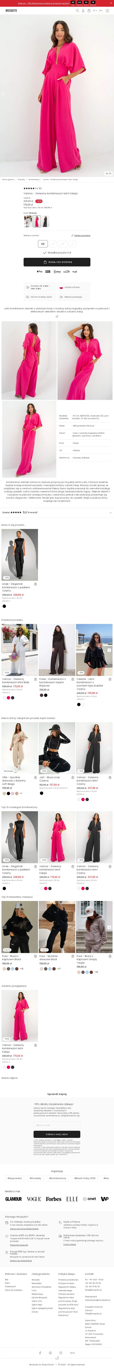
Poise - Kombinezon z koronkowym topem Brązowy (52, 682)
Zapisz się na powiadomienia (24, 1229)
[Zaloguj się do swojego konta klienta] (83, 10)
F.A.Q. (34, 1290)
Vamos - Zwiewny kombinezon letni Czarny (88, 781)
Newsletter (37, 1283)
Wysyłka (36, 1279)
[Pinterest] (50, 1352)
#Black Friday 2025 (85, 1178)
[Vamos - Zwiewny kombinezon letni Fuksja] (85, 360)
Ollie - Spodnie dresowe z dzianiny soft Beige (14, 781)
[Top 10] (19, 926)
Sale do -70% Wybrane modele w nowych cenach (43, 3)
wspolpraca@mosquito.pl (97, 1300)
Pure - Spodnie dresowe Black (48, 957)
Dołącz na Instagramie (21, 1260)
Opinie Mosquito (40, 1297)
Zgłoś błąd (37, 1304)
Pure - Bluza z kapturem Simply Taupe (87, 959)
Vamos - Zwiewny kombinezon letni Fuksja (50, 870)
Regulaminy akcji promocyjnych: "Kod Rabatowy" (67, 1312)
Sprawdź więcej (57, 1094)
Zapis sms (37, 1301)
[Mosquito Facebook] (40, 1352)
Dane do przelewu (13, 1290)
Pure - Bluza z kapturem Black (11, 957)
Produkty (21, 179)
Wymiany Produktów (41, 1287)
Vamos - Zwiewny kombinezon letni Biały (15, 680)
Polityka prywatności (68, 1279)
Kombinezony (34, 179)
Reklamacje (37, 1294)
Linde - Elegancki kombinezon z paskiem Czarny (16, 587)
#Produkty (35, 1178)
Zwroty (35, 1312)
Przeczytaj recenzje (19, 1245)
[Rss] (72, 1352)
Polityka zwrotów (66, 1294)
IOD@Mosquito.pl (93, 1313)
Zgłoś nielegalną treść (42, 1308)
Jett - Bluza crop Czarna (49, 779)
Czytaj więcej (70, 1244)
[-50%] (19, 649)
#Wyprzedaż (15, 1178)
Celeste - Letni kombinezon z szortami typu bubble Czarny (90, 684)
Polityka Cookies (66, 1283)
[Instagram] (60, 1352)
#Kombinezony (57, 1178)
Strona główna (8, 179)
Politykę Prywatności (58, 1151)
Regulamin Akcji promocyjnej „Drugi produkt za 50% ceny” (68, 1301)
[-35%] (94, 649)
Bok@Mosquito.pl (93, 1290)
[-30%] (19, 554)
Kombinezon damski (17, 482)
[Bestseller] (19, 748)
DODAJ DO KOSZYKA (60, 262)
